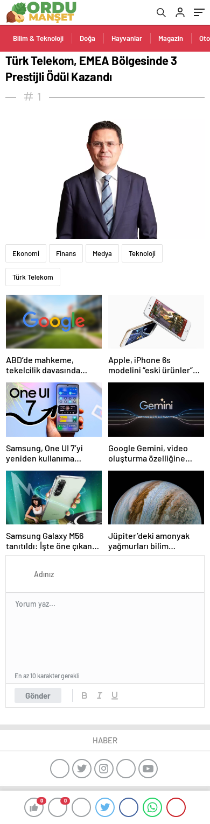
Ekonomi (25, 253)
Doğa (87, 38)
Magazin (170, 38)
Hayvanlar (126, 38)
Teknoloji (142, 253)
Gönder (38, 695)
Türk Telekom (32, 277)
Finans (66, 253)
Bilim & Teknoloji (38, 38)
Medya (102, 253)
